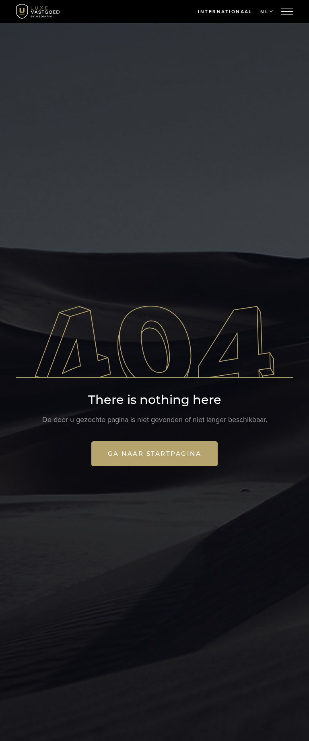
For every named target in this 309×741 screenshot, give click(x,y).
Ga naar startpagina (155, 453)
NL (264, 11)
